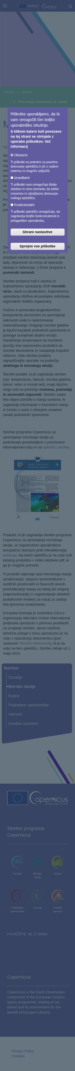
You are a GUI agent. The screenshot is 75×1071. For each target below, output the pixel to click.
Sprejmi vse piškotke (37, 246)
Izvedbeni (22, 178)
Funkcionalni (24, 205)
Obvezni (20, 155)
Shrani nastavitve (37, 232)
